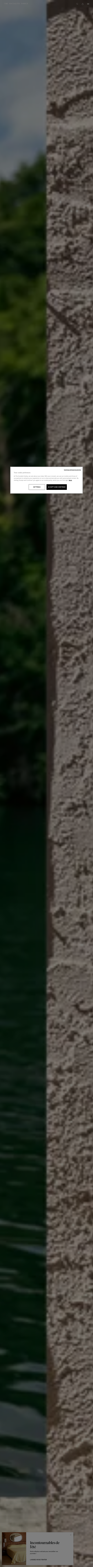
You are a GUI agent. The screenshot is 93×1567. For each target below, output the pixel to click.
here (70, 480)
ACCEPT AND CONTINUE (57, 487)
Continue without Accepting (72, 470)
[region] (46, 480)
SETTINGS (37, 487)
